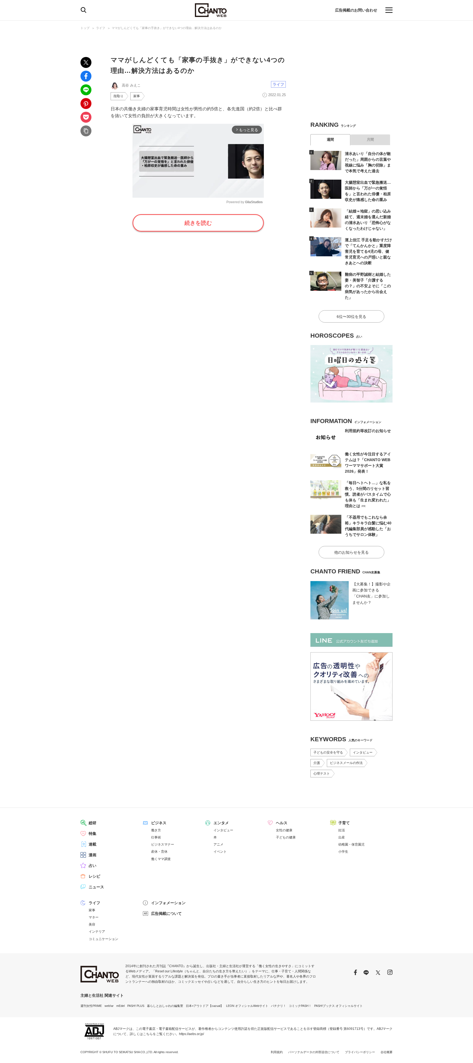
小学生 (343, 852)
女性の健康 (284, 830)
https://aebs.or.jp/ (191, 1034)
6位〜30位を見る (351, 316)
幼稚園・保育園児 (351, 844)
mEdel (120, 1005)
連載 (92, 844)
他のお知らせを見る (351, 552)
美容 (92, 924)
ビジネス (158, 823)
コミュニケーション (103, 939)
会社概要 (386, 1052)
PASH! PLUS (135, 1005)
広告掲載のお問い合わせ (356, 10)
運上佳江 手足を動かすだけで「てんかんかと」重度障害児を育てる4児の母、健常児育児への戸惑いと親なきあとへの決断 (368, 251)
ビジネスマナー (162, 844)
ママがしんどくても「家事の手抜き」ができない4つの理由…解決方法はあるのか (167, 28)
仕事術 (156, 837)
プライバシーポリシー (360, 1052)
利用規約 (277, 1052)
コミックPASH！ (300, 1005)
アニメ (218, 844)
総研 (92, 823)
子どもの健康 (286, 837)
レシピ (94, 876)
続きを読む (198, 223)
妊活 (341, 830)
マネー (94, 917)
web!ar (109, 1005)
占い (92, 865)
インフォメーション (168, 903)
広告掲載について (166, 913)
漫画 (92, 855)
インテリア (97, 931)
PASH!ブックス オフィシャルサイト (338, 1005)
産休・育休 (159, 852)
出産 (341, 837)
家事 (136, 96)
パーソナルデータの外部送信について (313, 1052)
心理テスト (321, 773)
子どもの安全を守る (328, 752)
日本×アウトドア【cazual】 (204, 1005)
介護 (316, 763)
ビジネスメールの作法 (346, 763)
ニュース (96, 887)
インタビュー (363, 752)
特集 (92, 833)
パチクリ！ (278, 1005)
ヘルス (281, 823)
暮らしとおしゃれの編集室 (165, 1005)
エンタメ (221, 823)
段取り (118, 96)
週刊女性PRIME (91, 1005)
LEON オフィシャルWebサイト (247, 1005)
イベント (220, 852)
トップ (85, 28)
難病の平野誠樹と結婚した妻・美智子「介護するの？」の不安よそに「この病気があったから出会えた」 (368, 286)
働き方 (156, 830)
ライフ (100, 28)
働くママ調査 (161, 859)
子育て (344, 823)
